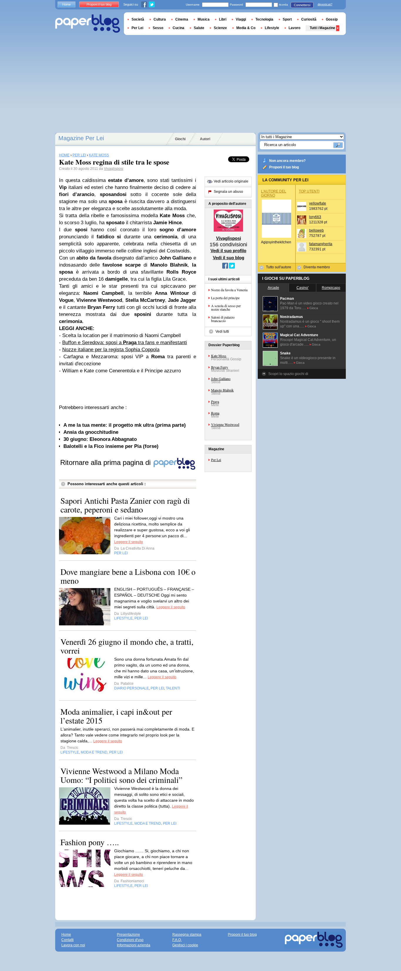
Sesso (158, 28)
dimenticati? (325, 4)
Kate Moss (218, 355)
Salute (199, 28)
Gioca (313, 308)
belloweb (316, 230)
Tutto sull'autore (278, 267)
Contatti (67, 940)
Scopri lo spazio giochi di (288, 374)
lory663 (315, 217)
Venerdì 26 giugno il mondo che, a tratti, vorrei (126, 646)
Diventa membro (317, 267)
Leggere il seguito (128, 542)
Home (66, 4)
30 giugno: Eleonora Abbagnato (100, 439)
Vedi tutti (222, 331)
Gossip (332, 19)
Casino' (302, 288)
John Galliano (220, 378)
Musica (204, 19)
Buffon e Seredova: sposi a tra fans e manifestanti (124, 342)
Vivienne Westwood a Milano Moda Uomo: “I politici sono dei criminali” (121, 775)
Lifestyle (272, 28)
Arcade (273, 288)
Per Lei (216, 459)
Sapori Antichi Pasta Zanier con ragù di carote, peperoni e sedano (125, 505)
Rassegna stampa (186, 935)
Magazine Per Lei (81, 138)
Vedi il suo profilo (228, 250)
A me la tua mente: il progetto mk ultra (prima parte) (124, 425)
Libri (222, 19)
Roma (215, 413)
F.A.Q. (177, 940)
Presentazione (128, 935)
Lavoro (294, 28)
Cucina (178, 28)
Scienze (220, 28)
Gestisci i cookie (185, 945)
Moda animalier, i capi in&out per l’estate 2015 (116, 716)
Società (138, 19)
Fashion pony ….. (89, 842)
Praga (215, 401)
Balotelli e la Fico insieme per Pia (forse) (111, 446)
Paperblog (87, 23)
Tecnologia (264, 19)
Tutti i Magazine (322, 28)
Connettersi (302, 5)
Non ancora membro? (287, 161)
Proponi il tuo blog (284, 167)
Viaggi (241, 19)
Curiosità (308, 19)
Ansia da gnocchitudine (90, 432)
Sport (287, 19)
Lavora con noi (73, 945)
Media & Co (245, 28)
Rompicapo (331, 288)
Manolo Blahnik (222, 390)
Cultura (160, 19)
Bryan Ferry (219, 367)
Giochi (180, 139)
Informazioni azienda (133, 945)
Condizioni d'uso (130, 940)
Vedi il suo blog (228, 257)
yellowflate (317, 203)
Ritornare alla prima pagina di (106, 462)
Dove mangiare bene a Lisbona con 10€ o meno (128, 576)
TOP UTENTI (309, 191)
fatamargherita (320, 244)
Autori (205, 139)
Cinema (181, 19)
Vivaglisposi (113, 169)
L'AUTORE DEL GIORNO (273, 193)
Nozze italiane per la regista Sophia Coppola (110, 349)
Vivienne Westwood (225, 424)
